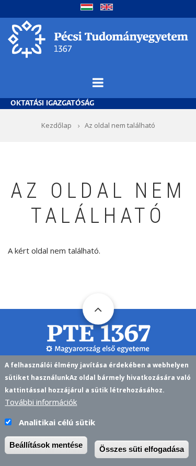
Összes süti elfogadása (141, 449)
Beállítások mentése (46, 444)
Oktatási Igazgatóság (52, 103)
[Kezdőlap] (98, 38)
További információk (41, 402)
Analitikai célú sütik (57, 422)
